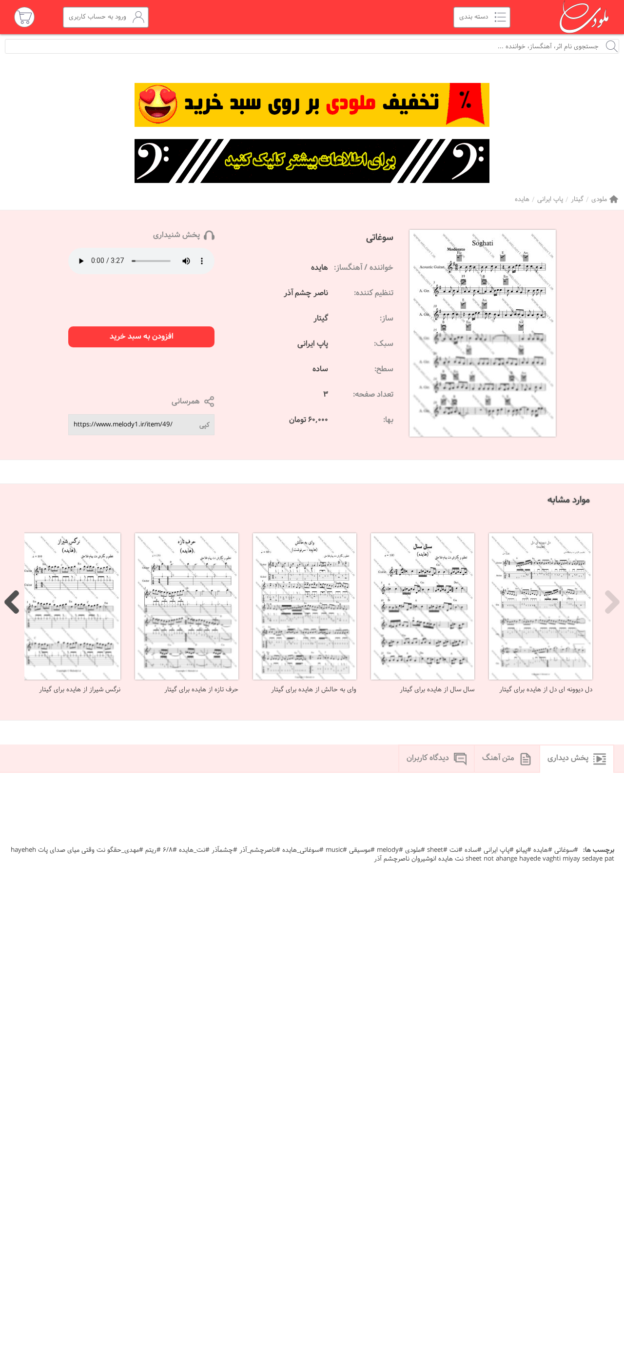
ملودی (599, 199)
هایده (522, 199)
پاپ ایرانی (550, 199)
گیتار (577, 199)
